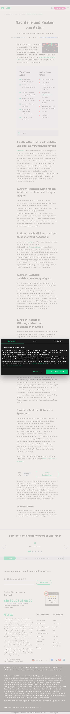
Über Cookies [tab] (58, 341)
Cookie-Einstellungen (39, 363)
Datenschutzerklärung (14, 365)
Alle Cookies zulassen (57, 371)
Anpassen (36, 371)
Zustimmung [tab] (12, 341)
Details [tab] (35, 341)
